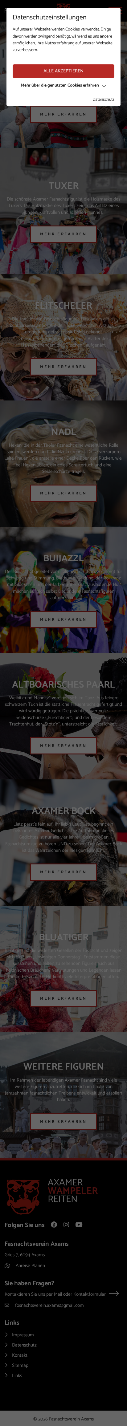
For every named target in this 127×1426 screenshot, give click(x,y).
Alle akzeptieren (63, 71)
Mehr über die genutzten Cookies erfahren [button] (60, 85)
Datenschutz (103, 99)
